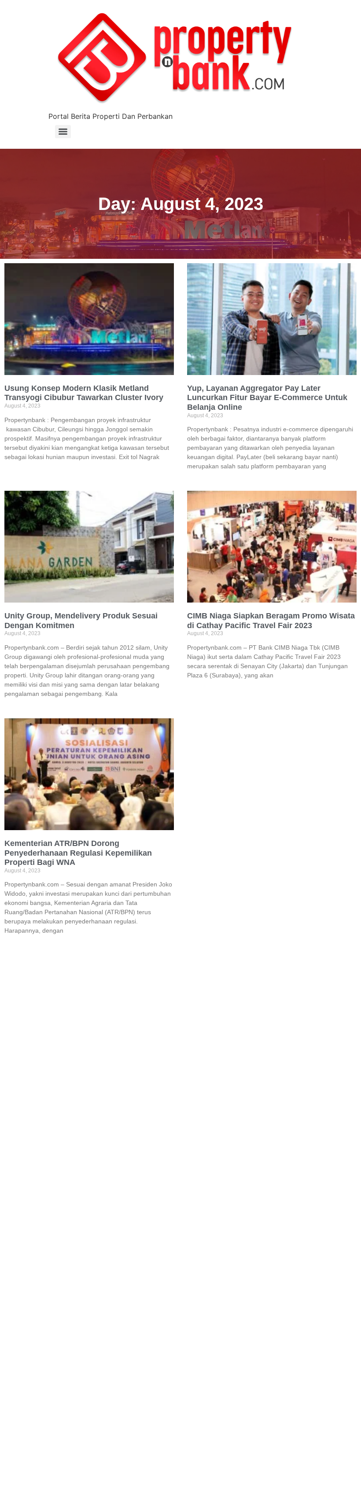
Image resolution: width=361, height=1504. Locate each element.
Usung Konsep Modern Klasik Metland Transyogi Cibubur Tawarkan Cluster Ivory (83, 393)
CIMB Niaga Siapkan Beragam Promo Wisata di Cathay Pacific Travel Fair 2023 (271, 620)
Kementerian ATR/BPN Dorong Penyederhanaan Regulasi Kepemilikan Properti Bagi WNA (78, 853)
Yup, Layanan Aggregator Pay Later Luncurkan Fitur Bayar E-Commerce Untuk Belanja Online (267, 398)
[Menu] (63, 131)
